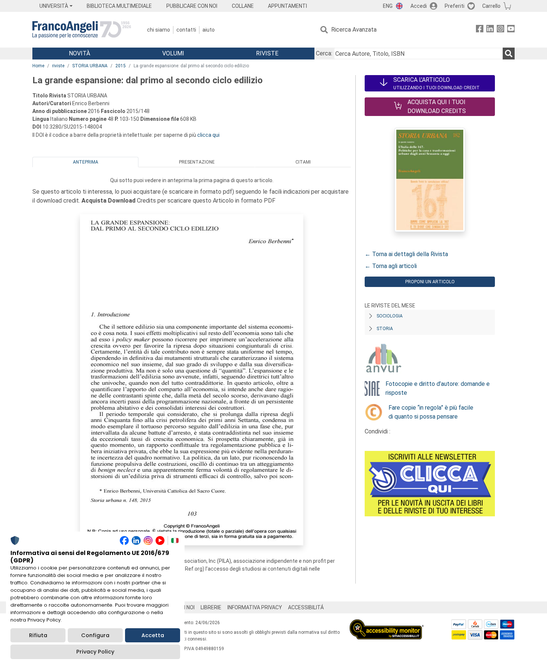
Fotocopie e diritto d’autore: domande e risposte (438, 388)
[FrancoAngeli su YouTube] (511, 30)
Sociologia (390, 316)
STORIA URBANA (90, 65)
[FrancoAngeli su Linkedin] (490, 30)
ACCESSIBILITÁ (306, 607)
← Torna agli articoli (391, 266)
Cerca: (324, 53)
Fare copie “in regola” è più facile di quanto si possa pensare (430, 412)
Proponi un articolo (430, 281)
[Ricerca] (509, 53)
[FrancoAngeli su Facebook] (479, 30)
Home (38, 65)
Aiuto (208, 30)
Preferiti (454, 6)
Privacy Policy (95, 651)
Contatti (186, 30)
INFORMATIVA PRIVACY (254, 607)
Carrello (491, 6)
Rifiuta (38, 635)
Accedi (418, 6)
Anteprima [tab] (85, 162)
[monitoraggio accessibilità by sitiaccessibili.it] (386, 623)
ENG (388, 6)
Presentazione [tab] (197, 162)
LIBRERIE (211, 607)
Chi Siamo (158, 30)
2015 (120, 65)
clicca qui (208, 135)
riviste (58, 65)
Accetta (152, 635)
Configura (95, 635)
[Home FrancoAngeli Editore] (81, 30)
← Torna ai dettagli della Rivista (406, 254)
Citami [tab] (303, 162)
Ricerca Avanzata (354, 29)
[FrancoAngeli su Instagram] (500, 30)
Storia (385, 328)
